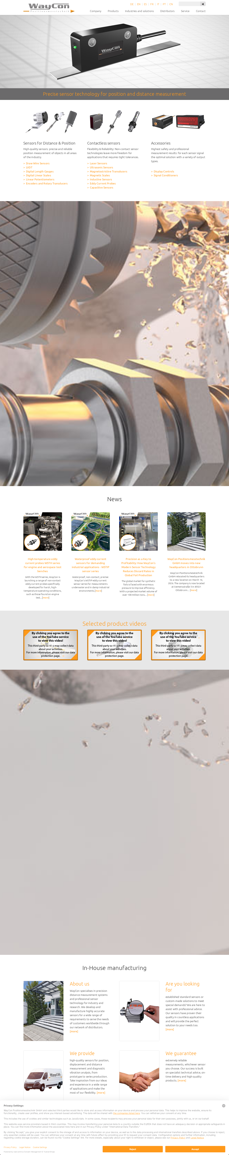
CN (171, 4)
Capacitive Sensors (101, 187)
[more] (74, 1031)
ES (145, 4)
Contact (201, 11)
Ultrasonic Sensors (101, 167)
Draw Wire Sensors (38, 163)
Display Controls (164, 171)
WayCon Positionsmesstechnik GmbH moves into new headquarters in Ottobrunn (186, 563)
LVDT (29, 167)
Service (185, 11)
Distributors (167, 11)
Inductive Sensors (101, 179)
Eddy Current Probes (103, 183)
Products (113, 11)
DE (132, 4)
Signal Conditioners (166, 175)
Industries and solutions (139, 11)
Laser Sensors (98, 163)
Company (95, 11)
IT (158, 4)
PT (164, 4)
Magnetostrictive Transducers (108, 171)
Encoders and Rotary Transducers (47, 183)
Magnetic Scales (100, 175)
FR (151, 4)
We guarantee (181, 1053)
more (46, 597)
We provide (82, 1053)
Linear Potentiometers (40, 179)
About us (79, 983)
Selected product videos (115, 623)
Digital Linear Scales (38, 175)
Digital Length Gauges (40, 171)
